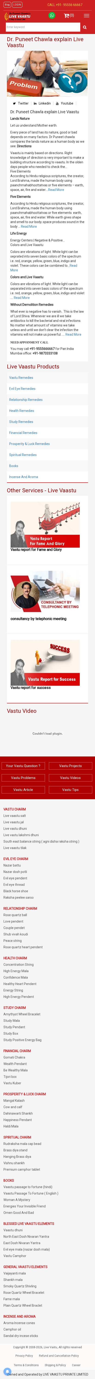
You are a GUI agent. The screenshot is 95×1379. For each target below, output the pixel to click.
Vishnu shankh (14, 1163)
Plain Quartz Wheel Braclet (22, 1305)
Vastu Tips (70, 790)
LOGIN (17, 4)
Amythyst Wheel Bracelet (21, 1014)
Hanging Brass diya (17, 1156)
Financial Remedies (23, 433)
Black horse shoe (15, 891)
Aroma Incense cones (19, 1323)
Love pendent (13, 921)
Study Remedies (21, 422)
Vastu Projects (70, 766)
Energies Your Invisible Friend (24, 1206)
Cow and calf (12, 1107)
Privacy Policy (24, 1355)
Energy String (13, 990)
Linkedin (45, 103)
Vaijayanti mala (14, 1273)
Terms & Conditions (26, 1365)
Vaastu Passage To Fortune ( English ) (30, 1193)
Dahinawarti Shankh (18, 1113)
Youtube (67, 103)
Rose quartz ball (15, 915)
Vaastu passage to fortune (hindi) (27, 1187)
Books (13, 466)
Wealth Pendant (15, 1064)
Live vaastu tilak (15, 848)
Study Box (10, 1033)
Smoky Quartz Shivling (19, 1286)
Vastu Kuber (12, 1083)
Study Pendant (14, 1027)
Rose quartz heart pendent (23, 947)
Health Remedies (21, 411)
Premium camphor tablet (21, 1169)
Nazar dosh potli (15, 872)
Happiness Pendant (17, 1120)
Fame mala (11, 1299)
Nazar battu (12, 865)
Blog (7, 4)
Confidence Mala (15, 977)
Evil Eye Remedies (22, 389)
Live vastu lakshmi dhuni (21, 835)
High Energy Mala (16, 971)
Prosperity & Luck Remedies (29, 444)
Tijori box (10, 1077)
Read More (56, 190)
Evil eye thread (14, 884)
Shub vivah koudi (15, 934)
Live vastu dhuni (15, 828)
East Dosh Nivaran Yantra (21, 1243)
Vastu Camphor (14, 1256)
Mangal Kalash (14, 1100)
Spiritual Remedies (23, 455)
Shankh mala (13, 1280)
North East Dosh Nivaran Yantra (26, 1236)
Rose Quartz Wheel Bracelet (23, 1292)
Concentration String (18, 964)
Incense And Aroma (23, 477)
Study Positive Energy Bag (22, 1040)
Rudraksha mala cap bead (22, 1144)
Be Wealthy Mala (15, 1070)
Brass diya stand (15, 1150)
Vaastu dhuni (13, 1230)
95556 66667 (72, 5)
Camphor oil (12, 1329)
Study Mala (11, 1020)
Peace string (12, 941)
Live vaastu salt (14, 816)
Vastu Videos (70, 778)
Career (76, 1365)
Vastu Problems (23, 778)
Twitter (23, 103)
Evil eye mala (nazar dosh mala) (26, 1249)
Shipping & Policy (55, 1365)
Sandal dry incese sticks (20, 1336)
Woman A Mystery (16, 1200)
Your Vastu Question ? (23, 766)
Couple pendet (14, 928)
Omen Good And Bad (18, 1213)
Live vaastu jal (13, 822)
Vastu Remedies (21, 377)
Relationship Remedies (26, 400)
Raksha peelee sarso (18, 897)
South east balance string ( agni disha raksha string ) (41, 841)
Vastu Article (23, 790)
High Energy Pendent (18, 997)
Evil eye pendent (15, 878)
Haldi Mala (10, 1126)
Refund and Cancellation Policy (59, 1355)
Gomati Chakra (14, 1057)
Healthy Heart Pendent (19, 984)
